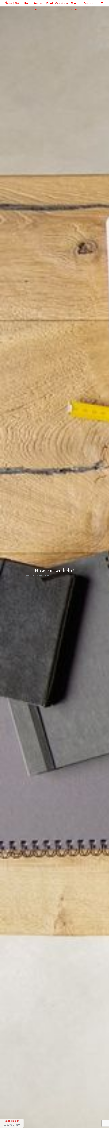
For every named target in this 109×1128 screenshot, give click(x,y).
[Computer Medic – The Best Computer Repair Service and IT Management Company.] (12, 3)
